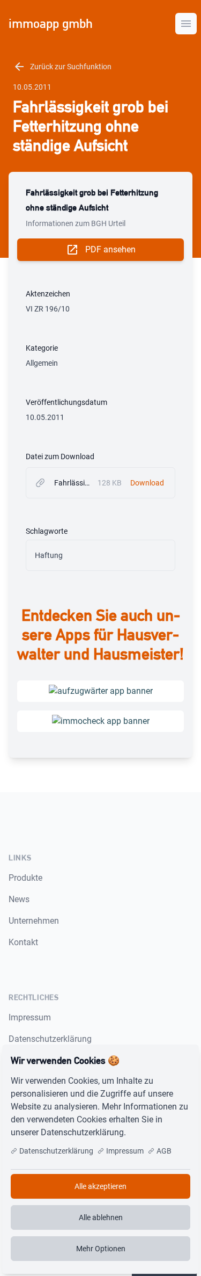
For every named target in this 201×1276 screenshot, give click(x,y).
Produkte (25, 878)
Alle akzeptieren (100, 1186)
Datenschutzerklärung (50, 1039)
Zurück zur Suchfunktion (62, 66)
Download (147, 483)
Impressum (30, 1017)
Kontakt (23, 942)
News (19, 899)
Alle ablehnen (101, 1217)
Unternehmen (34, 921)
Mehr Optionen (100, 1248)
